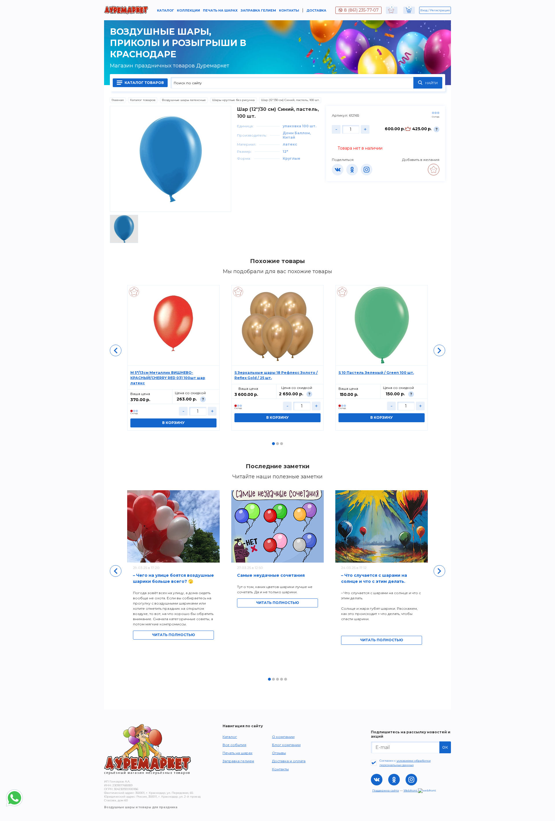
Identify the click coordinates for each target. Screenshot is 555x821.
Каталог (165, 10)
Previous (115, 350)
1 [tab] (273, 443)
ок (445, 747)
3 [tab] (281, 443)
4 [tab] (281, 679)
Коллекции (188, 10)
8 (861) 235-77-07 (361, 10)
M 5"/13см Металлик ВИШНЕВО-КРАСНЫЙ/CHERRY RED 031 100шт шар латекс (167, 377)
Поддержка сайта (385, 790)
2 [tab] (277, 443)
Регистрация (440, 10)
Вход (424, 10)
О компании (283, 736)
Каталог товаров (144, 82)
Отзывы (279, 753)
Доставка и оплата (289, 761)
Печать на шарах (220, 10)
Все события (234, 745)
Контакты (289, 10)
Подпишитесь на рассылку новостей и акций (410, 734)
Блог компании (286, 745)
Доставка (316, 10)
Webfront (411, 790)
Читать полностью (173, 635)
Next (439, 350)
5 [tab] (285, 679)
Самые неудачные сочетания (271, 575)
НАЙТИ (431, 83)
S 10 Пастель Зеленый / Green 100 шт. (376, 372)
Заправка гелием (258, 10)
